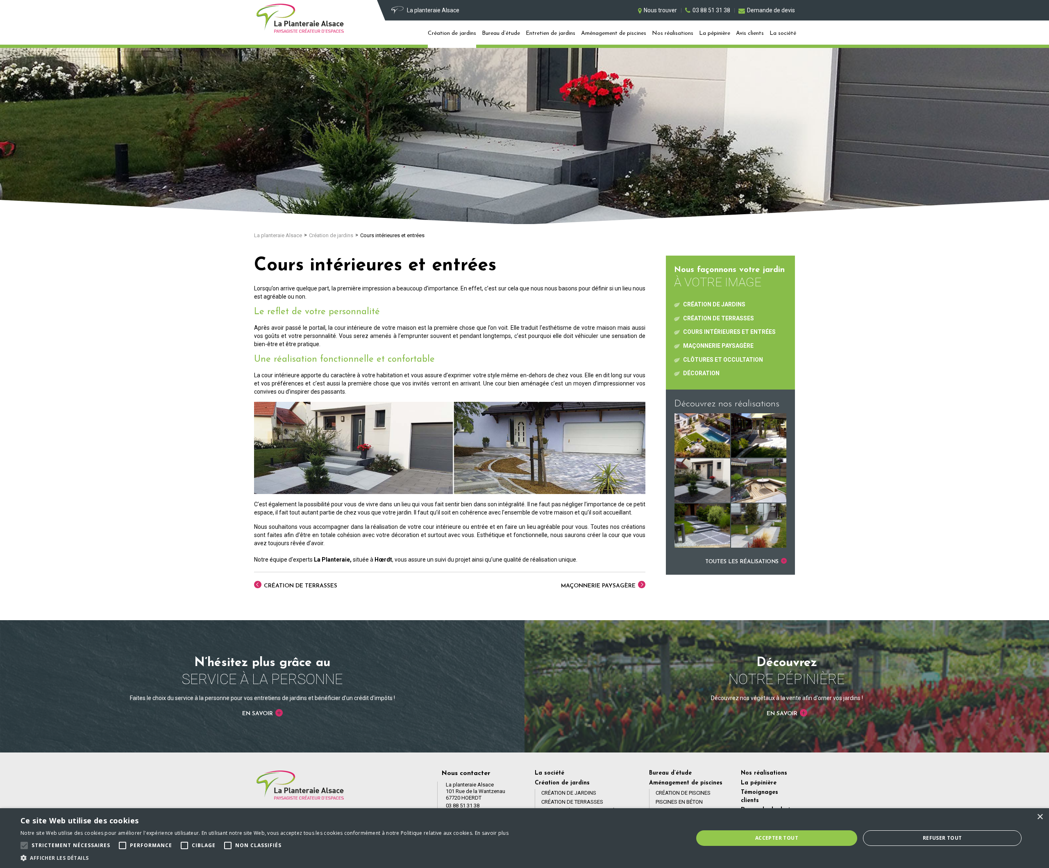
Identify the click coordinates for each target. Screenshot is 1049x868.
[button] (264, 858)
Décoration (701, 373)
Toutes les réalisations (742, 561)
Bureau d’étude (501, 33)
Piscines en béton (679, 802)
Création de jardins (452, 33)
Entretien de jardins (550, 33)
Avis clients (750, 33)
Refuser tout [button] (942, 837)
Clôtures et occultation (723, 359)
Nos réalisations (672, 33)
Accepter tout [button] (776, 837)
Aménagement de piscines (613, 33)
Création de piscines (683, 793)
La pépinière (714, 33)
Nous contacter (465, 773)
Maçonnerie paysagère (599, 586)
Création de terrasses (299, 586)
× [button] (1040, 817)
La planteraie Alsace (278, 235)
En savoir (258, 714)
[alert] (524, 838)
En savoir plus (492, 832)
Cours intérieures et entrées (729, 332)
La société (783, 33)
